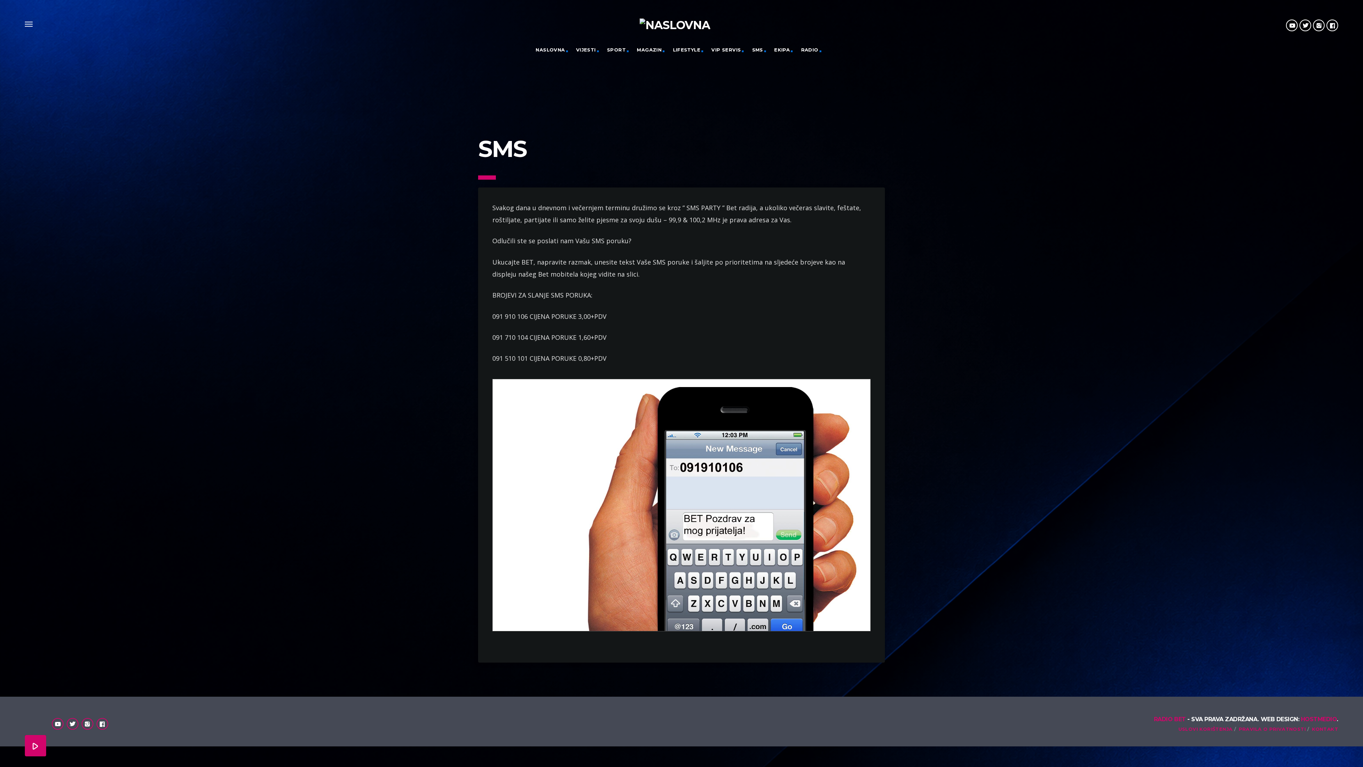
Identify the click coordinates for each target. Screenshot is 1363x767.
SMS (757, 50)
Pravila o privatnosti (1272, 729)
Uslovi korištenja (1205, 729)
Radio (810, 50)
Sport (616, 50)
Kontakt (1325, 729)
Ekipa (782, 50)
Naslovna (550, 50)
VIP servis (726, 50)
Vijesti (586, 50)
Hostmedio (1319, 719)
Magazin (649, 50)
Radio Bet (1170, 719)
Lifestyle (687, 50)
